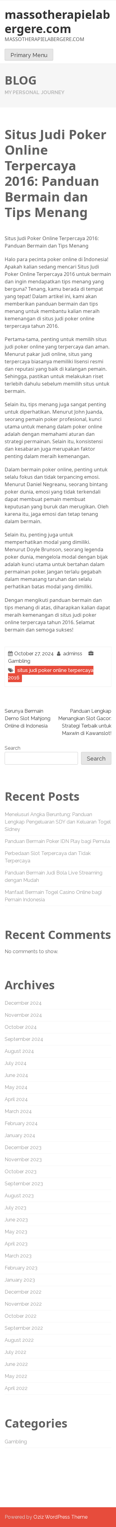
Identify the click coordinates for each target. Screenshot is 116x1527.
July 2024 (16, 1063)
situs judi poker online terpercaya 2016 (50, 674)
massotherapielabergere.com (57, 21)
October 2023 (21, 1171)
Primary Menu (29, 55)
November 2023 (23, 1159)
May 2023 (16, 1232)
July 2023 (15, 1208)
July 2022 (15, 1352)
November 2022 (23, 1304)
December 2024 (23, 1003)
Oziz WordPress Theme (60, 1517)
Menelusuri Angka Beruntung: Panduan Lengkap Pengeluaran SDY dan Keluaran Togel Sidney (58, 821)
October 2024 (21, 1027)
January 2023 (20, 1280)
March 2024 (18, 1111)
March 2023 (18, 1256)
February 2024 (21, 1123)
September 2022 (24, 1328)
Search (12, 748)
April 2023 (16, 1244)
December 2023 (23, 1147)
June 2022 (16, 1364)
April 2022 (16, 1388)
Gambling (19, 661)
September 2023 (24, 1184)
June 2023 (16, 1220)
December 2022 (23, 1292)
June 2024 (16, 1075)
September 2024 (24, 1039)
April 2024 (16, 1099)
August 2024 (19, 1051)
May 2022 (16, 1376)
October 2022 (21, 1316)
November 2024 (23, 1015)
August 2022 (19, 1340)
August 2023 (19, 1196)
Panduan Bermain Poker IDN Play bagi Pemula (57, 841)
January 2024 (20, 1135)
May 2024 (16, 1087)
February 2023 (21, 1268)
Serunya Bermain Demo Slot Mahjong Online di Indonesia (27, 718)
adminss (72, 654)
